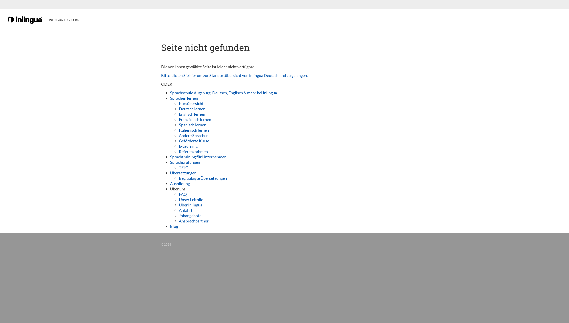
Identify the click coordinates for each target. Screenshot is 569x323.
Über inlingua (190, 204)
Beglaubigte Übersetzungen (203, 178)
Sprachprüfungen (185, 162)
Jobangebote (190, 215)
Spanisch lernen (192, 124)
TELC (183, 167)
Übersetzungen (183, 172)
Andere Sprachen (193, 135)
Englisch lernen (192, 114)
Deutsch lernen (192, 108)
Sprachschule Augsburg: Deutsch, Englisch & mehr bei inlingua (223, 92)
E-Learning (188, 146)
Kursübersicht (191, 103)
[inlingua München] (25, 19)
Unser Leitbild (191, 199)
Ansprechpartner (193, 220)
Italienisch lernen (194, 130)
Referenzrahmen (193, 151)
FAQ (183, 194)
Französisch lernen (195, 119)
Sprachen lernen (184, 98)
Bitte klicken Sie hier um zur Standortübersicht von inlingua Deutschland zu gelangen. (234, 75)
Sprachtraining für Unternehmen (198, 156)
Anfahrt (185, 210)
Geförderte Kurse (194, 140)
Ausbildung (180, 183)
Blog (174, 226)
